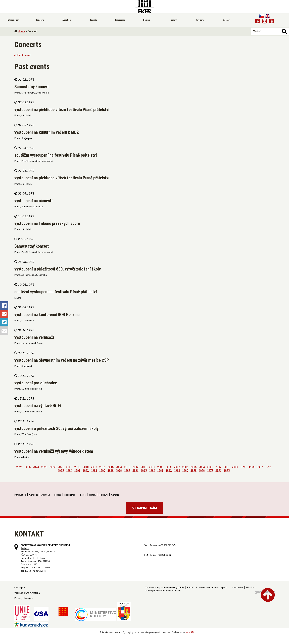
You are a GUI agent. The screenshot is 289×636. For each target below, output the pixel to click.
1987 (127, 470)
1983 (160, 470)
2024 (36, 467)
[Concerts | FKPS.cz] (144, 6)
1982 (169, 470)
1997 (260, 467)
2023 (44, 467)
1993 (77, 470)
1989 (111, 470)
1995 (61, 470)
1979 (193, 470)
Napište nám (146, 508)
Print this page (23, 55)
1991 (94, 470)
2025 (28, 467)
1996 (268, 467)
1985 (144, 470)
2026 (19, 467)
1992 (86, 470)
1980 (185, 470)
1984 (152, 470)
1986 (135, 470)
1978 (202, 470)
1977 (210, 470)
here (188, 632)
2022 (53, 467)
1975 (227, 470)
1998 (252, 467)
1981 (177, 470)
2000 (235, 467)
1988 (119, 470)
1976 (218, 470)
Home (21, 31)
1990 (102, 470)
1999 (243, 467)
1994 (69, 470)
